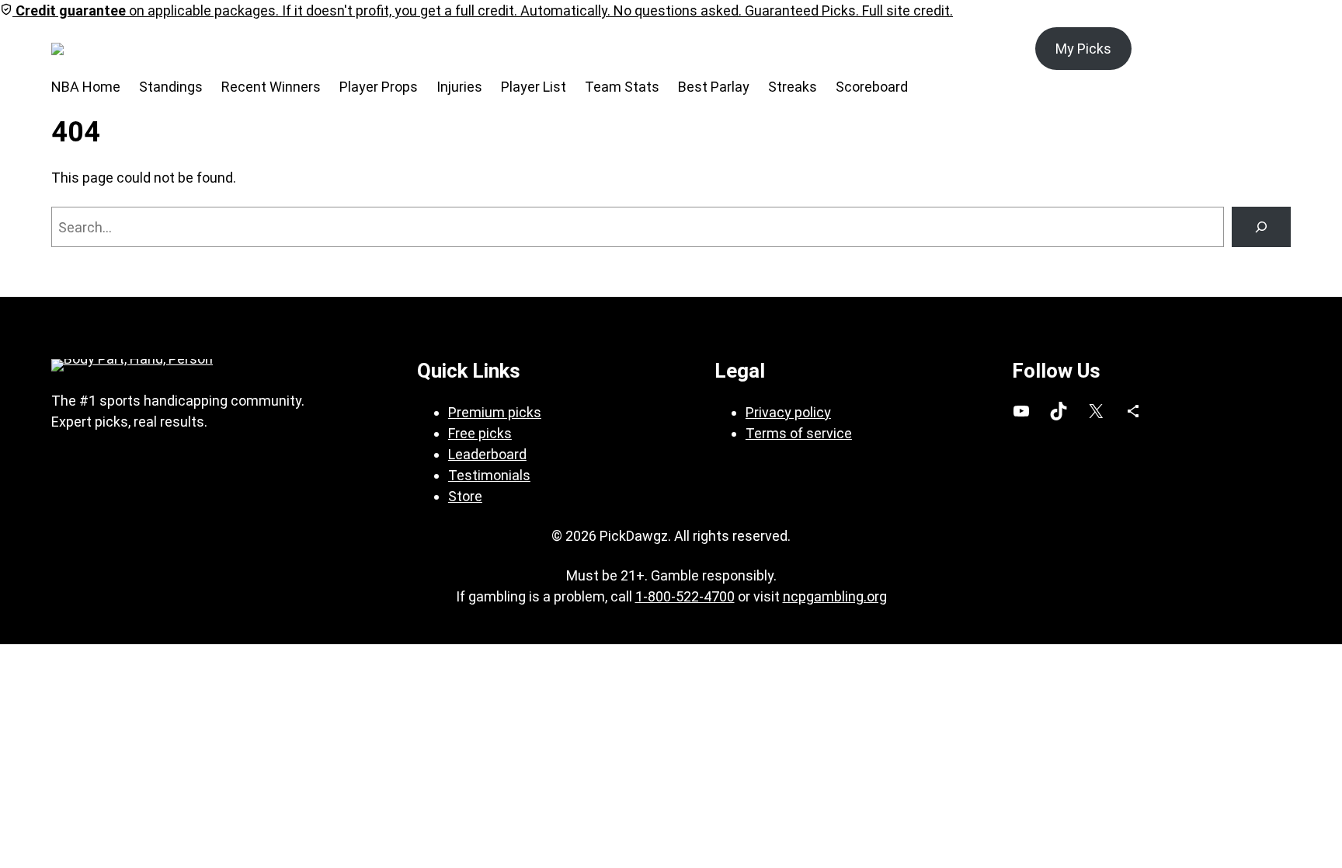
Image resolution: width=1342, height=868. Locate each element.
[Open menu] (141, 49)
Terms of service (799, 433)
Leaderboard (487, 454)
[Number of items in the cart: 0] (1273, 48)
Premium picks (494, 412)
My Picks (1083, 48)
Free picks (480, 433)
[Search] (1261, 227)
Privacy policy (788, 412)
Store (465, 496)
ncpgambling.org (835, 596)
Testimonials (489, 475)
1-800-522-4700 (685, 596)
